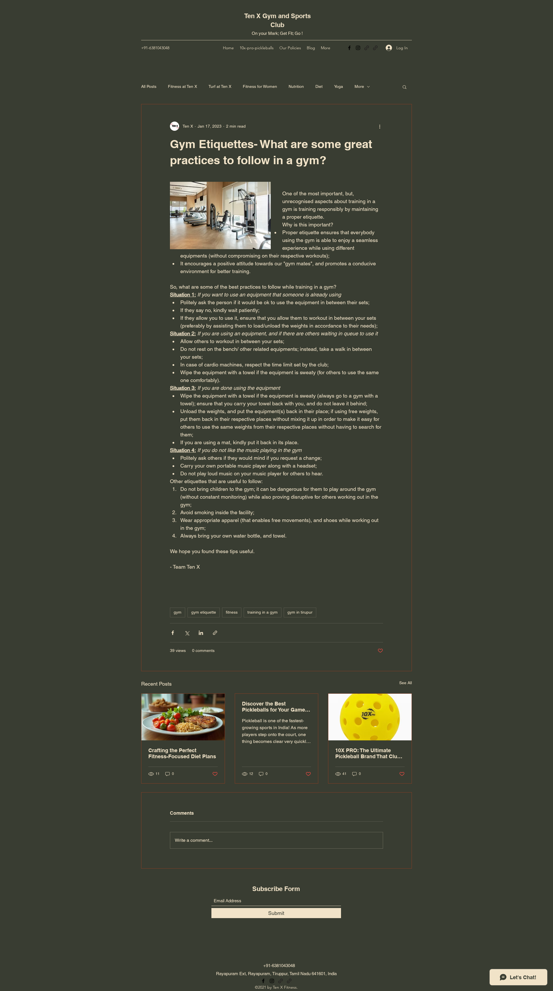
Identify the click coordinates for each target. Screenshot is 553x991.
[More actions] (379, 126)
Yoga (338, 86)
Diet (319, 86)
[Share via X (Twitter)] (187, 633)
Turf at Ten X (220, 86)
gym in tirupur (300, 612)
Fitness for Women (260, 86)
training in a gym (262, 612)
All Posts (148, 86)
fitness (232, 612)
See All (405, 682)
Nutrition (296, 86)
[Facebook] (349, 48)
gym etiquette (203, 612)
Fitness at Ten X (182, 86)
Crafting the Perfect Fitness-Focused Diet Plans (182, 753)
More (359, 86)
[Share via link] (215, 633)
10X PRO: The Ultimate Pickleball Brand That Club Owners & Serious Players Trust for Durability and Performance (367, 753)
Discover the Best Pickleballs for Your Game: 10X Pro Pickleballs (274, 707)
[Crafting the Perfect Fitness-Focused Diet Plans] (183, 717)
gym (177, 612)
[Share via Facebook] (172, 633)
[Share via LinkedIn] (201, 633)
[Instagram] (358, 48)
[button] (404, 86)
